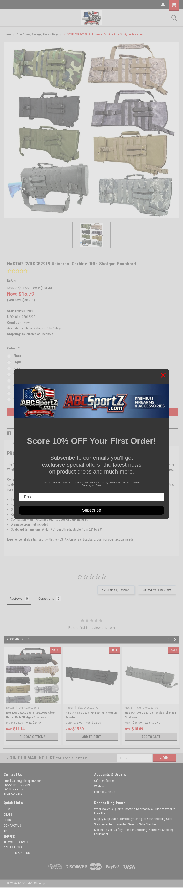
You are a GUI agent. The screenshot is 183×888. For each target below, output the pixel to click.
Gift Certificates (104, 781)
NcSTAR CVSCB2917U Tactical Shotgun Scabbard (150, 715)
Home (7, 34)
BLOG (7, 820)
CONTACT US (12, 825)
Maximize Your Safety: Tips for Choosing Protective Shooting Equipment (134, 832)
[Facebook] (9, 433)
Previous (169, 639)
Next (176, 639)
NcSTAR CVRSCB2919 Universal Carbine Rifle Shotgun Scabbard (104, 34)
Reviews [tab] (16, 598)
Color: (13, 348)
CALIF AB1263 (13, 847)
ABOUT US (10, 831)
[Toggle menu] (7, 18)
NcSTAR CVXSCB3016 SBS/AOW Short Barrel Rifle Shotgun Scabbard (30, 715)
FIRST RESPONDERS (17, 853)
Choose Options (32, 737)
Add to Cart (91, 737)
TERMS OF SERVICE (16, 842)
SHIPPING (10, 836)
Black (17, 356)
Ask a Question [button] (118, 590)
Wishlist (99, 786)
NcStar (10, 707)
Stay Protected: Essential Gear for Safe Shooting (126, 824)
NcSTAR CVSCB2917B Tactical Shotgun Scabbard (91, 715)
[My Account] (163, 4)
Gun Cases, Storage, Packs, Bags (37, 34)
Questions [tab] (46, 598)
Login (97, 791)
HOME (8, 809)
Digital (18, 362)
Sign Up (110, 791)
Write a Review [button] (159, 590)
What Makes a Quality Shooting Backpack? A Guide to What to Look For (134, 811)
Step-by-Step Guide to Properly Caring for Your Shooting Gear (133, 819)
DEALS (8, 814)
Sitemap (39, 883)
